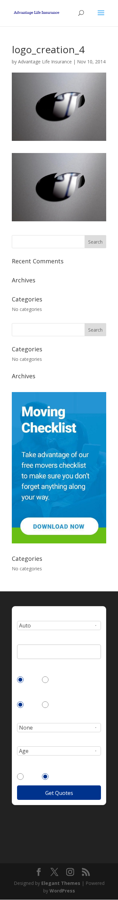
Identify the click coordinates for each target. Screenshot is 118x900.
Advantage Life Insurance (45, 61)
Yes (31, 679)
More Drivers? (32, 764)
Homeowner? (31, 692)
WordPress (62, 891)
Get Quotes (59, 793)
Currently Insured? (37, 667)
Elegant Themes (60, 883)
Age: (22, 741)
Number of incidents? (40, 717)
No (55, 679)
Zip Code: (27, 639)
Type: (23, 615)
